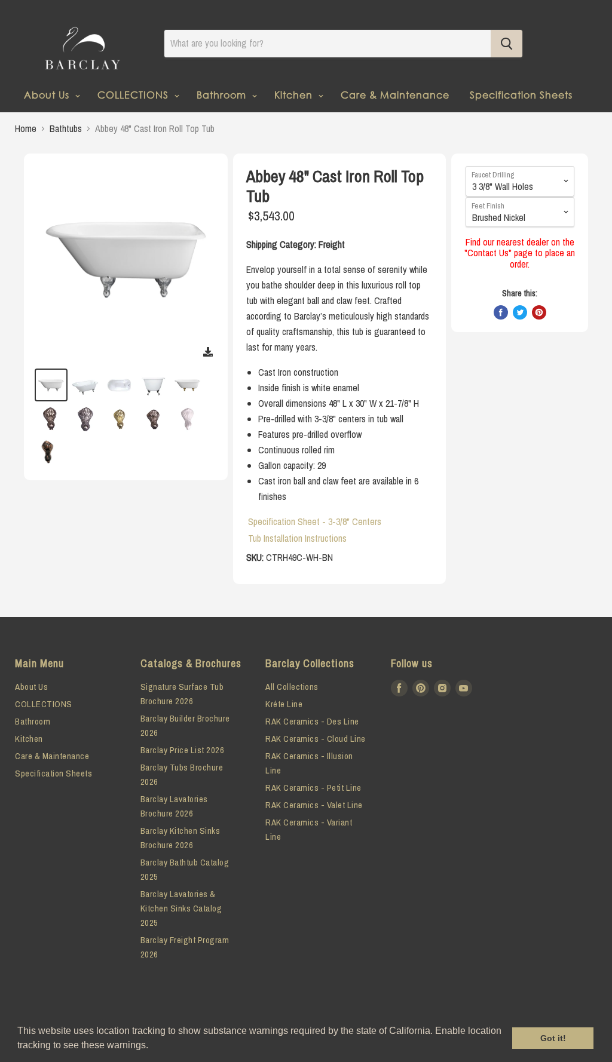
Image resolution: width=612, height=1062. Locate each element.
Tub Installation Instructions (297, 538)
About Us (48, 94)
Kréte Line (283, 704)
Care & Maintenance (395, 94)
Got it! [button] (553, 1038)
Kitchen (295, 94)
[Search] (506, 43)
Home (25, 128)
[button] (152, 1046)
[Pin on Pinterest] (539, 312)
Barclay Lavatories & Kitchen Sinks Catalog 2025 (181, 908)
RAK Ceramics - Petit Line (313, 787)
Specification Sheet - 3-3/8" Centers (314, 521)
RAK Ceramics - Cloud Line (315, 738)
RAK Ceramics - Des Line (312, 721)
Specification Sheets (521, 94)
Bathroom (223, 94)
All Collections (292, 686)
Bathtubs (66, 128)
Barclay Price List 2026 (182, 750)
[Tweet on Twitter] (520, 312)
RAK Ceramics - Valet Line (314, 805)
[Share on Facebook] (501, 312)
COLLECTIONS (134, 94)
